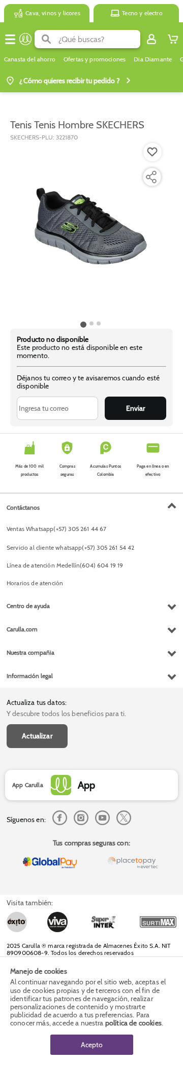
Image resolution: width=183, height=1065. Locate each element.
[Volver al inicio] (25, 39)
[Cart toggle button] (173, 39)
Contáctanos (23, 507)
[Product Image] (90, 229)
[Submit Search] (46, 39)
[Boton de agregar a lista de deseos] (152, 152)
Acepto (92, 1044)
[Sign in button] (151, 39)
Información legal (30, 676)
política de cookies (133, 1022)
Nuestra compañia (30, 652)
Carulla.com (22, 629)
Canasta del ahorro (29, 59)
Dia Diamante (153, 59)
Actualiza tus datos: (37, 702)
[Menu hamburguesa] (10, 39)
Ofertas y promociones (95, 59)
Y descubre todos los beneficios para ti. (66, 713)
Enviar (135, 408)
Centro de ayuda (28, 606)
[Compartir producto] (151, 177)
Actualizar (37, 735)
